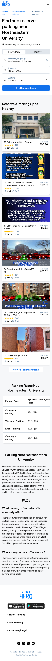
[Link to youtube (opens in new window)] (33, 644)
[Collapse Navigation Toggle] (48, 3)
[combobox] (26, 60)
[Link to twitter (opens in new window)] (28, 644)
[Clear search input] (47, 60)
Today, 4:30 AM (15, 80)
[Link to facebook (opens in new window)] (18, 644)
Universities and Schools (19, 13)
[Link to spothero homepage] (26, 594)
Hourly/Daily (14, 52)
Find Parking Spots (26, 88)
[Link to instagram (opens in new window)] (23, 644)
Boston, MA (5, 13)
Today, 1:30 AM (15, 70)
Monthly (38, 52)
